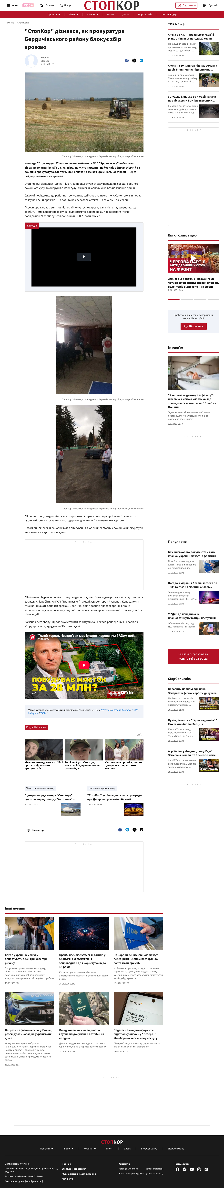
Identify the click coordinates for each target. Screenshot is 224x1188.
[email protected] (34, 1181)
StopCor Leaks (145, 14)
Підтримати (189, 5)
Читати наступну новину (102, 788)
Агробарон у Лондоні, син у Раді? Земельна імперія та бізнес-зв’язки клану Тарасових (192, 755)
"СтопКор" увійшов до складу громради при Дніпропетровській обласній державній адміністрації (114, 799)
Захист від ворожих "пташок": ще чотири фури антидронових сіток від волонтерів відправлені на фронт (193, 283)
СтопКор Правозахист (74, 1169)
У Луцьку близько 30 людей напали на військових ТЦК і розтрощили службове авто (192, 101)
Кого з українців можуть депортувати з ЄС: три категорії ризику (26, 959)
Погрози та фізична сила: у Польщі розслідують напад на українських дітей (28, 1034)
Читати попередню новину (40, 788)
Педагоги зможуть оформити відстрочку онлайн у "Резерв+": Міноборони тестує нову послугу (135, 1034)
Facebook (116, 710)
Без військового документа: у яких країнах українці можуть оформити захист (192, 556)
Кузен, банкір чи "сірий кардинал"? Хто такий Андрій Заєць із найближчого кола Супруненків (192, 724)
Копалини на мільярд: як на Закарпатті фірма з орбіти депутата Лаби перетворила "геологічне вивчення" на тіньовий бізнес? (192, 695)
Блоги (110, 14)
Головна (10, 22)
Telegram (105, 710)
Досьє (125, 14)
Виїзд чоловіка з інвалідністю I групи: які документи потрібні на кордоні (81, 1034)
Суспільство (23, 22)
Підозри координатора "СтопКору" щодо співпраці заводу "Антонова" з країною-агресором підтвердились (50, 799)
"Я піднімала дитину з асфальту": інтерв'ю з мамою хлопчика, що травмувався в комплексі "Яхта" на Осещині (192, 401)
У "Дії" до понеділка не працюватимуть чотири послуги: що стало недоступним (192, 618)
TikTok (43, 713)
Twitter (134, 710)
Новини (91, 14)
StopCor (45, 57)
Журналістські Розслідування (79, 1174)
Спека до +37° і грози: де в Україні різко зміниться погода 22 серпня (191, 37)
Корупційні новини (36, 727)
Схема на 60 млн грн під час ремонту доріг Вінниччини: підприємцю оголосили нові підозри (192, 70)
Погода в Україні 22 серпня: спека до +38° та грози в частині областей (192, 585)
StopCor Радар (168, 14)
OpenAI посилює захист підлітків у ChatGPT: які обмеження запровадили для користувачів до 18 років (82, 961)
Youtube (126, 710)
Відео (72, 14)
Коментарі (38, 830)
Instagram (33, 713)
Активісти (67, 1179)
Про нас (66, 1164)
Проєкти (52, 14)
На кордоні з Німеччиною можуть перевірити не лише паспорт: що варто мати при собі (136, 959)
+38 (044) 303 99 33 (193, 659)
